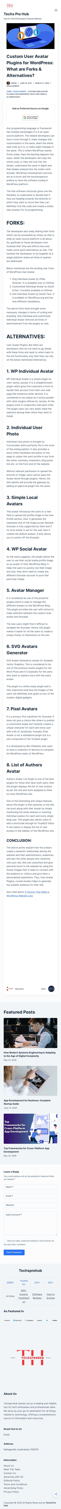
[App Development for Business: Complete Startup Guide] (30, 1081)
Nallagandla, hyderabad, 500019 (21, 1449)
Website (10, 1205)
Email (9, 1196)
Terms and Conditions (15, 1484)
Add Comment (14, 1214)
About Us (9, 1465)
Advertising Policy (13, 1488)
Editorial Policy (12, 1480)
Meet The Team (12, 1469)
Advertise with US (13, 1476)
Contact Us (10, 1473)
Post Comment (14, 1252)
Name (9, 1187)
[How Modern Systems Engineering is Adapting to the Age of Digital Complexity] (30, 1033)
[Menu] (56, 10)
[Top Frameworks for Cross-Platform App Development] (30, 1129)
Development (13, 86)
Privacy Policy (11, 1491)
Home (9, 91)
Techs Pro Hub (16, 14)
